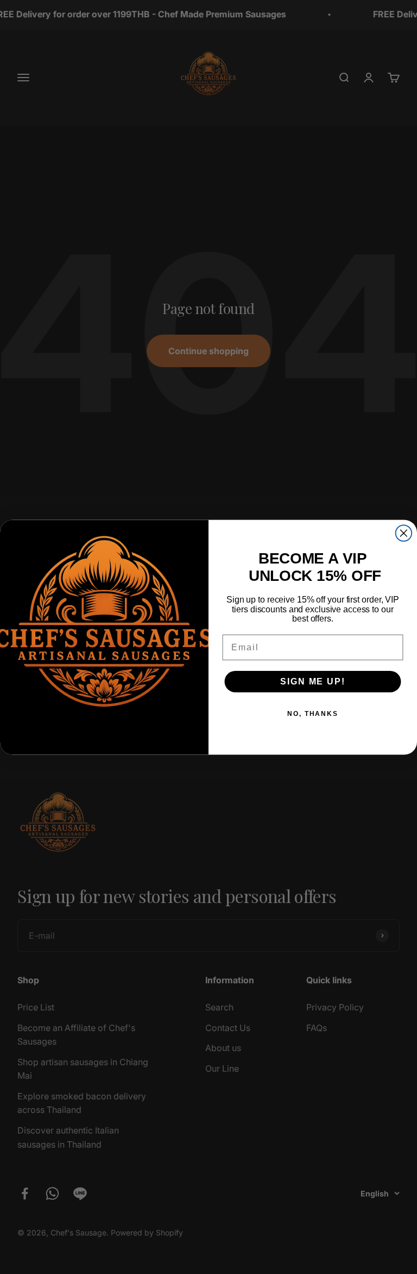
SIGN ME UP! (312, 681)
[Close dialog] (404, 533)
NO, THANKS (312, 713)
